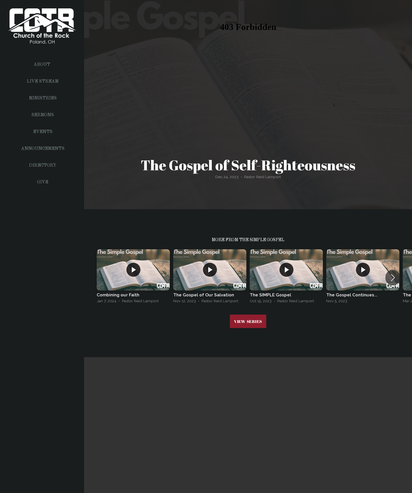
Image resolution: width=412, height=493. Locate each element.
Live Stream (43, 81)
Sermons (42, 115)
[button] (393, 277)
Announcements (42, 148)
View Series (248, 321)
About (42, 64)
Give (42, 182)
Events (42, 132)
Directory (42, 165)
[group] (133, 277)
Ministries (43, 98)
